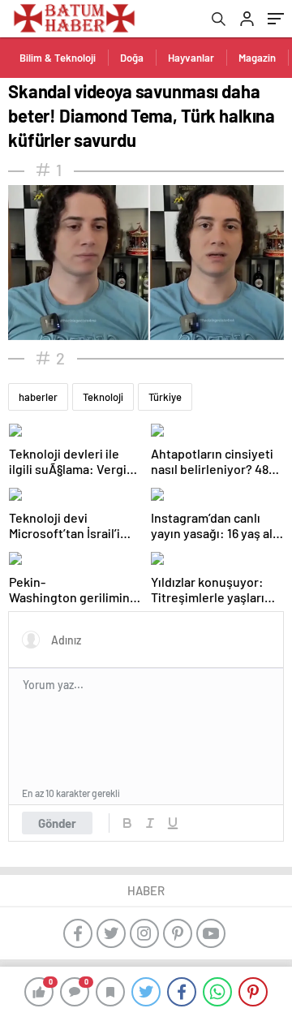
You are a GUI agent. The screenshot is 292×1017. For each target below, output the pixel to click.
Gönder (57, 823)
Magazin (257, 57)
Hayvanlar (191, 57)
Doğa (132, 57)
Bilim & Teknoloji (57, 57)
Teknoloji (103, 396)
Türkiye (165, 396)
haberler (38, 396)
